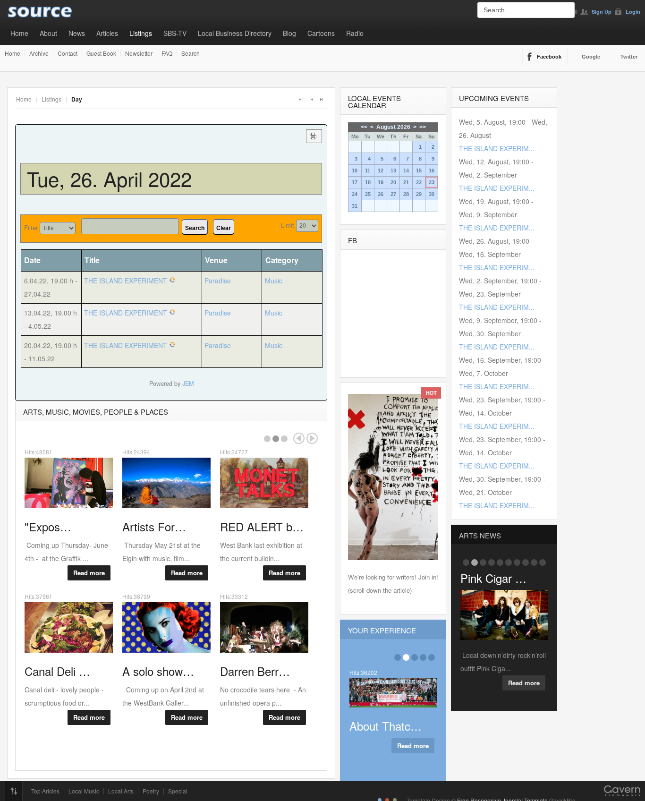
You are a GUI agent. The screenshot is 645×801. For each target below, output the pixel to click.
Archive (39, 53)
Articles (107, 33)
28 (406, 194)
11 (367, 170)
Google (591, 57)
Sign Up (601, 11)
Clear (223, 228)
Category (281, 260)
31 (354, 206)
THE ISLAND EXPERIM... (497, 148)
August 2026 (393, 127)
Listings (140, 33)
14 (406, 170)
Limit (287, 225)
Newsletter (139, 53)
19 (380, 182)
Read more (89, 572)
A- (322, 99)
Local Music (83, 791)
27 (393, 194)
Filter (31, 227)
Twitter (628, 57)
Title (92, 260)
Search (190, 53)
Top (14, 791)
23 (431, 182)
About (48, 33)
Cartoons (321, 33)
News (76, 33)
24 (354, 194)
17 (354, 182)
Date (32, 260)
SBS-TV (175, 33)
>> (422, 127)
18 (368, 182)
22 (419, 182)
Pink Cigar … (493, 578)
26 (380, 194)
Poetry (151, 791)
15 (419, 170)
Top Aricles (45, 791)
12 (380, 170)
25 (368, 194)
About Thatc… (385, 725)
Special (177, 791)
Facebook (549, 57)
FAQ (166, 53)
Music (273, 280)
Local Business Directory (235, 33)
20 (393, 182)
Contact (67, 53)
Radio (355, 33)
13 (393, 170)
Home (19, 33)
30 (431, 194)
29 (419, 194)
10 (354, 170)
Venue (216, 260)
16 (431, 170)
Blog (289, 33)
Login (633, 11)
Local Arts (121, 791)
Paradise (217, 280)
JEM (188, 383)
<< (364, 127)
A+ (301, 99)
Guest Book (101, 53)
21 (406, 182)
